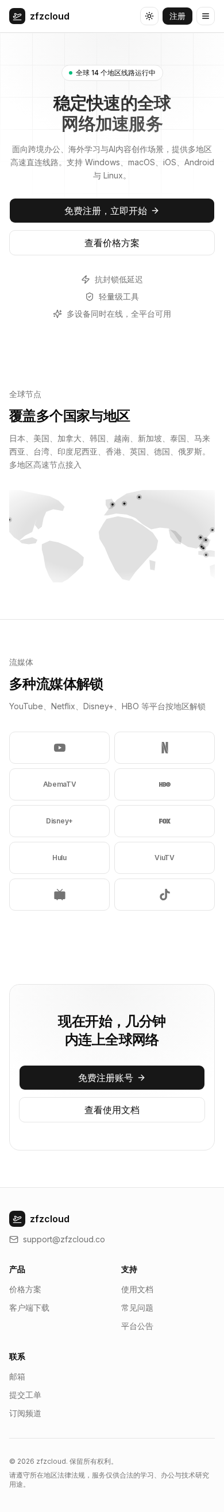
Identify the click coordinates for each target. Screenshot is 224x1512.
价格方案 (25, 1289)
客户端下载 (29, 1307)
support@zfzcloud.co (64, 1239)
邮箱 (17, 1376)
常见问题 (137, 1307)
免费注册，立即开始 (105, 210)
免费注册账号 (105, 1077)
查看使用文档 (112, 1109)
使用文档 (137, 1289)
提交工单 (25, 1395)
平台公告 (137, 1326)
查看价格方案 (112, 242)
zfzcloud (49, 16)
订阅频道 (25, 1413)
